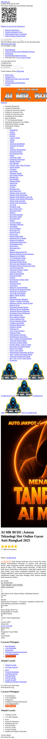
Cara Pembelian (10, 648)
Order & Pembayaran (12, 52)
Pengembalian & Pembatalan (15, 83)
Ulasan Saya (9, 81)
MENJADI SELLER (8, 44)
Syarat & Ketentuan (12, 672)
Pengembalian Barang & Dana (15, 55)
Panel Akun (9, 75)
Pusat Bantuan (10, 50)
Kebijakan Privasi (11, 674)
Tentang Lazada (10, 665)
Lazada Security (10, 680)
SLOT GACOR (6, 626)
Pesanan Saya (10, 77)
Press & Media (10, 676)
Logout (7, 85)
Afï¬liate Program (11, 667)
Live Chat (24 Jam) (24, 57)
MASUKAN (5, 2)
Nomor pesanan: (6, 65)
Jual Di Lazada (10, 678)
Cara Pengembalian (12, 654)
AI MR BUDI (11, 558)
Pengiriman (9, 53)
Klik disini (20, 71)
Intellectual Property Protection (16, 682)
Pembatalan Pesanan (27, 52)
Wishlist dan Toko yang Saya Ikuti (17, 79)
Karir (7, 670)
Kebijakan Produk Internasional (16, 652)
